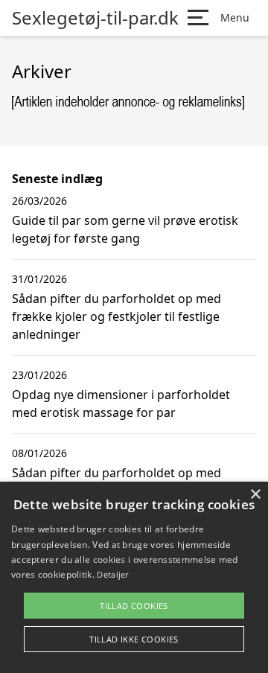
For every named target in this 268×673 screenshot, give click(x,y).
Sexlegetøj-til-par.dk (95, 18)
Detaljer (112, 574)
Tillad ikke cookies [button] (134, 639)
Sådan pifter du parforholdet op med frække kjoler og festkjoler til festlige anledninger (116, 316)
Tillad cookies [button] (134, 605)
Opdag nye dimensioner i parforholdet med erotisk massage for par (121, 403)
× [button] (255, 494)
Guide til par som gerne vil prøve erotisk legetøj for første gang (125, 229)
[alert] (134, 577)
